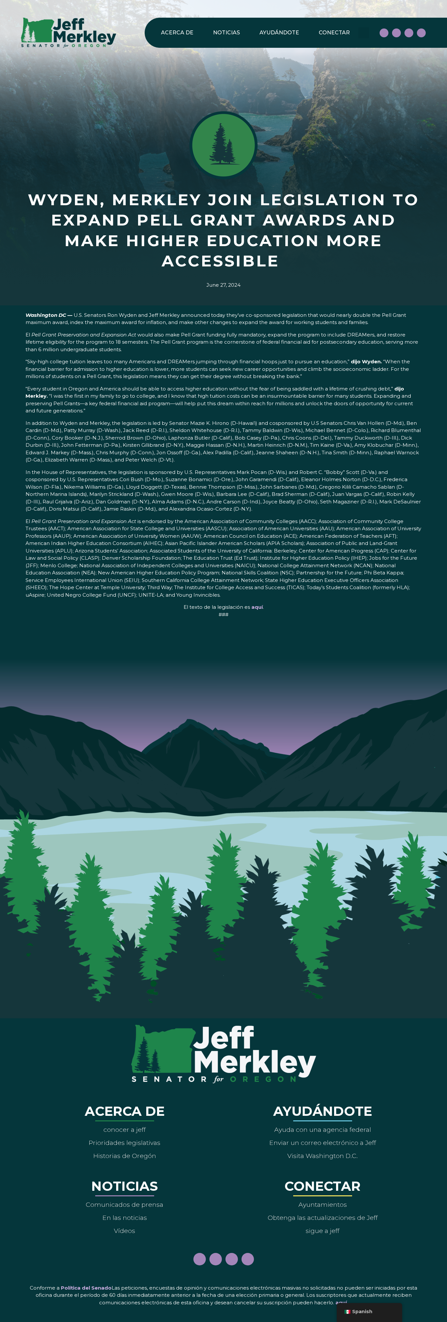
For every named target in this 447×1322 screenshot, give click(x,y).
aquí (257, 607)
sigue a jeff (322, 1230)
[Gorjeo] (421, 32)
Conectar (334, 32)
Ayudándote (279, 32)
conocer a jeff (124, 1129)
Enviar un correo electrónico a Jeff (322, 1142)
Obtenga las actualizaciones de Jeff (323, 1217)
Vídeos (124, 1230)
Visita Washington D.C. (322, 1155)
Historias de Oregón (124, 1155)
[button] (363, 32)
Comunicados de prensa (124, 1204)
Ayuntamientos (322, 1204)
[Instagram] (396, 32)
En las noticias (124, 1217)
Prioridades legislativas (124, 1142)
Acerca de (177, 32)
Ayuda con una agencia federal (322, 1129)
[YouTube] (408, 32)
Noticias (226, 32)
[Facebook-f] (384, 32)
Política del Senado (86, 1288)
